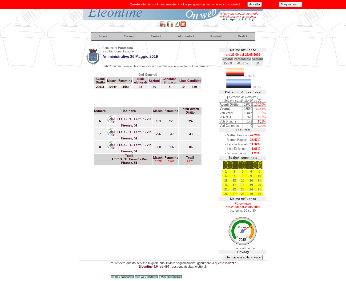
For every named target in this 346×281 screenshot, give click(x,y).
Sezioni (154, 81)
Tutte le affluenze (243, 248)
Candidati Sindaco (170, 80)
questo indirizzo (225, 263)
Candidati (194, 81)
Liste (182, 81)
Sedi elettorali (140, 80)
